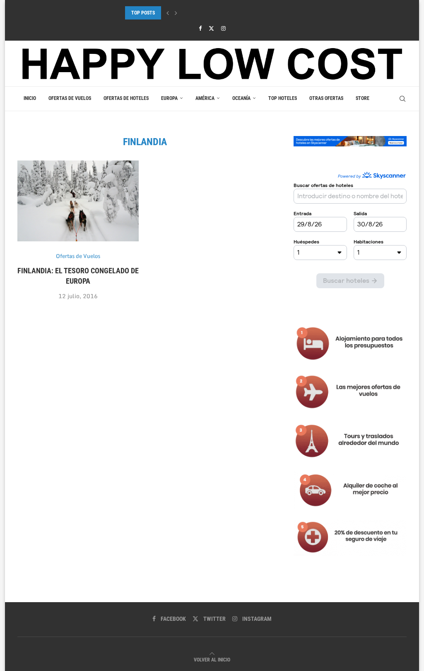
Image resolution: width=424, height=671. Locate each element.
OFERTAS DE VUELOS (69, 98)
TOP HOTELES (282, 98)
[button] (167, 12)
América (204, 98)
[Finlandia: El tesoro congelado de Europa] (78, 201)
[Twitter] (211, 28)
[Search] (402, 99)
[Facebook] (200, 28)
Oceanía (241, 98)
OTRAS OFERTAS (326, 98)
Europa (169, 98)
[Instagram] (223, 28)
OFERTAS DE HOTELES (126, 98)
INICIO (30, 98)
